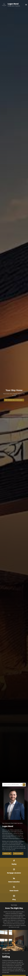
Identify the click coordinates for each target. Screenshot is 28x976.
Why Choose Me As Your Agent (14, 400)
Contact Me (7, 853)
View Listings (18, 853)
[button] (14, 400)
